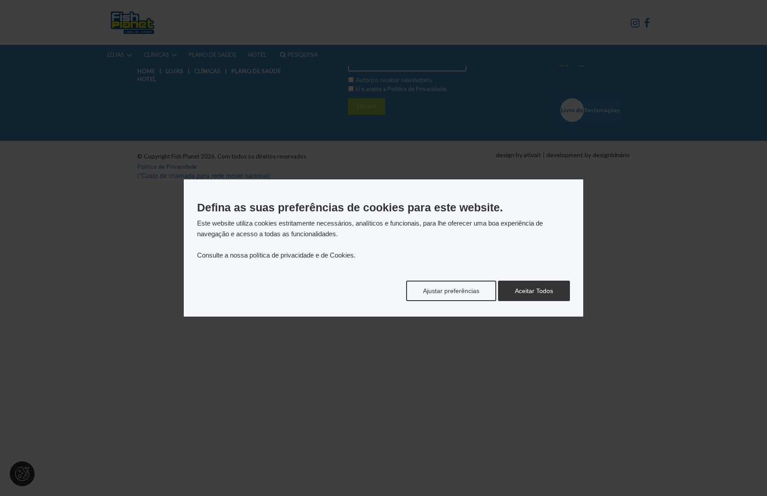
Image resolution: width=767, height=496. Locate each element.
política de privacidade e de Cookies (301, 255)
